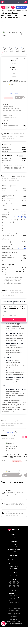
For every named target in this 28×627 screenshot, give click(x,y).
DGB (21, 216)
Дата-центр (14, 555)
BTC (18, 216)
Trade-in (14, 551)
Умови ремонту (14, 566)
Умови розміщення (14, 558)
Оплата (14, 544)
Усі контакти (14, 605)
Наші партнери (14, 537)
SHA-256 (23, 212)
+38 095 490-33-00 (14, 598)
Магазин (9, 10)
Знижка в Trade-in (14, 93)
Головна (3, 10)
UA (21, 2)
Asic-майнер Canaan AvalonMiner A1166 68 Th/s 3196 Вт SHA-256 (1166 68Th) (11, 456)
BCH (15, 216)
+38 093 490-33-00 (14, 595)
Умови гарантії (14, 568)
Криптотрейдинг (14, 575)
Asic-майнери (17, 10)
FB (25, 217)
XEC (22, 217)
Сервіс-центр (14, 564)
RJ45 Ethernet (22, 233)
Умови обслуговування (14, 559)
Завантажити (9, 432)
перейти (16, 438)
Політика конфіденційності (14, 623)
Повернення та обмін (14, 549)
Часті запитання (14, 619)
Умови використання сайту (14, 621)
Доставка (14, 547)
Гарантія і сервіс (14, 546)
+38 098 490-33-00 (14, 602)
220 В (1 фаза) (22, 248)
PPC (24, 216)
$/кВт (16, 155)
